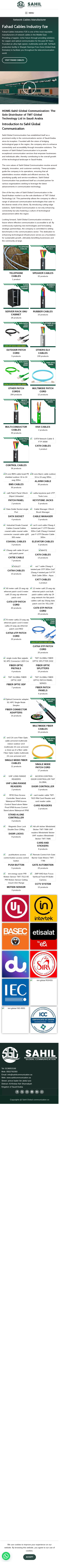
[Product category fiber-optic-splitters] (43, 665)
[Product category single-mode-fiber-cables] (16, 752)
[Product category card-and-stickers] (43, 838)
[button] (29, 88)
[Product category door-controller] (43, 784)
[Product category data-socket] (16, 515)
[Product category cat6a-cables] (16, 571)
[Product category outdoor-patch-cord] (16, 340)
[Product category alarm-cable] (43, 480)
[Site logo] (29, 5)
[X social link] (22, 1092)
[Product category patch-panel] (16, 499)
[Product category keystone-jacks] (43, 499)
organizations (15, 183)
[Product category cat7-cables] (43, 575)
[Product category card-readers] (43, 802)
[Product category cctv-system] (43, 881)
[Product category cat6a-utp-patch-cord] (16, 630)
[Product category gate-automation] (43, 862)
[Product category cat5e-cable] (16, 556)
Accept (29, 1557)
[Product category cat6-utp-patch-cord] (16, 599)
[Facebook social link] (17, 1092)
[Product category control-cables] (16, 454)
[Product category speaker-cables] (43, 262)
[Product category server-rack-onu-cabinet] (16, 302)
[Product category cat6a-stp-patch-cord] (43, 636)
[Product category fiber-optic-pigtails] (16, 665)
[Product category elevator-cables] (43, 536)
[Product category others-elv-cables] (43, 340)
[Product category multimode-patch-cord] (43, 378)
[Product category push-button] (16, 862)
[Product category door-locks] (16, 832)
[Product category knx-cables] (43, 416)
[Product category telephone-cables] (16, 263)
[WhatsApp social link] (42, 1092)
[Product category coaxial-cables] (16, 536)
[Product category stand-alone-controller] (16, 809)
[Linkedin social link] (37, 1092)
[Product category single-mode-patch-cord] (43, 754)
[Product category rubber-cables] (43, 301)
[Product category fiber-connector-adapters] (16, 708)
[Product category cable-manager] (43, 515)
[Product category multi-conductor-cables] (16, 417)
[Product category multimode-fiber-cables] (43, 716)
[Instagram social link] (27, 1092)
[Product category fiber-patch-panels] (43, 686)
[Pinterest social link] (32, 1092)
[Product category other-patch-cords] (16, 378)
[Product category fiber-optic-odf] (16, 683)
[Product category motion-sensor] (16, 882)
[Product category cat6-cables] (43, 555)
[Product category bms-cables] (16, 481)
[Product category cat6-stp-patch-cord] (43, 602)
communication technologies (31, 201)
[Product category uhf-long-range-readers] (16, 784)
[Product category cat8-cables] (43, 444)
